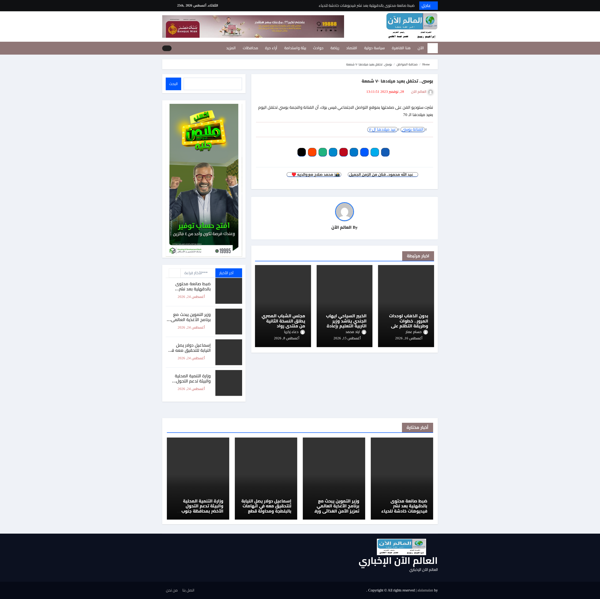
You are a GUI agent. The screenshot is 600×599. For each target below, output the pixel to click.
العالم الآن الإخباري (398, 560)
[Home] (433, 48)
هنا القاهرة (401, 48)
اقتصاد (351, 48)
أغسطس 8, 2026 (286, 338)
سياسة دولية (374, 48)
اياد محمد (352, 332)
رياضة (334, 48)
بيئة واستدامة (295, 48)
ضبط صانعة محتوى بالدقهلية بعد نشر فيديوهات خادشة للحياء (189, 288)
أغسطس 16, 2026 (408, 338)
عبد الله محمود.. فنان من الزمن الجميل (381, 174)
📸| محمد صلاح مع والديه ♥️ (315, 174)
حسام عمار (413, 332)
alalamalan (425, 590)
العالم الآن (418, 92)
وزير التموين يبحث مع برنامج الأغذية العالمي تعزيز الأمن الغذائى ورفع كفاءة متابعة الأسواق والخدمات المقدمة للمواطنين (335, 514)
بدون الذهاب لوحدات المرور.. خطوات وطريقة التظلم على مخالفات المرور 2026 (408, 323)
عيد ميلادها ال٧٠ (382, 129)
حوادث (318, 48)
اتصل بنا (188, 590)
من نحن (172, 590)
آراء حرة (271, 48)
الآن (421, 48)
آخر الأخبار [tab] (226, 273)
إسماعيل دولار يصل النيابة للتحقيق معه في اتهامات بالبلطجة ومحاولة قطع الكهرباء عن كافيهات (266, 509)
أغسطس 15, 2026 (347, 338)
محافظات (250, 48)
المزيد (231, 48)
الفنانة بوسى (413, 129)
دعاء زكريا (291, 332)
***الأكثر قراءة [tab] (196, 273)
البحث (173, 84)
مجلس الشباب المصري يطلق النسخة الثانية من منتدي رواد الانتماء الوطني (283, 323)
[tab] (174, 273)
